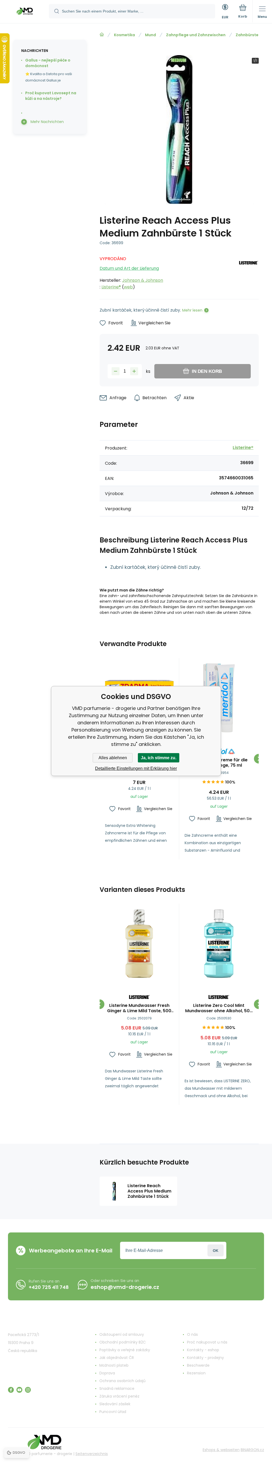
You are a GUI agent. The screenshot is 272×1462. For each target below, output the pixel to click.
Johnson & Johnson (142, 280)
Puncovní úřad (112, 1411)
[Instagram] (28, 1390)
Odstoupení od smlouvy (121, 1334)
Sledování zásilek (114, 1404)
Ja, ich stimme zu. (158, 757)
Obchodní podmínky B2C (122, 1342)
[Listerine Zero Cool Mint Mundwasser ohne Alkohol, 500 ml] (219, 943)
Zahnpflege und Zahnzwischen (196, 35)
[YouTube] (19, 1390)
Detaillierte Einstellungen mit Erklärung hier (136, 768)
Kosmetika (124, 35)
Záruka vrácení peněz (119, 1396)
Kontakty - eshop (203, 1350)
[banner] (24, 12)
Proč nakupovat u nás (207, 1342)
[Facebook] (11, 1390)
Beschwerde (198, 1365)
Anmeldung (215, 1250)
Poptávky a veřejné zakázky (124, 1350)
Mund (150, 35)
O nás (192, 1334)
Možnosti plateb (114, 1365)
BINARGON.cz (252, 1449)
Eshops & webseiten (221, 1449)
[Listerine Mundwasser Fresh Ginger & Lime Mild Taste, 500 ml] (139, 943)
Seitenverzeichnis (91, 1453)
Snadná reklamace (116, 1388)
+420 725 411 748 (49, 1287)
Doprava (107, 1373)
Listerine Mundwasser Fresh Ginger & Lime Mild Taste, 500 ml (139, 1008)
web (128, 287)
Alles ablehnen (113, 757)
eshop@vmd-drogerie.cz (125, 1287)
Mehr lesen (192, 310)
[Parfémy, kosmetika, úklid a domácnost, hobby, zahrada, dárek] (102, 34)
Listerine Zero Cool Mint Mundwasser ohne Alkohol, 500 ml (219, 1008)
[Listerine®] (248, 271)
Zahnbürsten (248, 35)
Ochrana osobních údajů (122, 1380)
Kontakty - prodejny (205, 1357)
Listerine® (111, 287)
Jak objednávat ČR (116, 1357)
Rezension (196, 1373)
